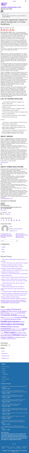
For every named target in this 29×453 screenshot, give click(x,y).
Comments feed (5, 355)
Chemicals (11, 313)
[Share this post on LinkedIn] (8, 220)
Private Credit (20, 330)
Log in (3, 351)
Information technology (12, 324)
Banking (24, 311)
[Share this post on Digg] (16, 220)
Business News (5, 366)
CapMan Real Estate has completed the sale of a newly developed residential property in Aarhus (13, 400)
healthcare (7, 214)
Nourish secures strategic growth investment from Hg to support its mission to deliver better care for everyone (14, 409)
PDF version (3, 210)
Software (16, 335)
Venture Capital (6, 337)
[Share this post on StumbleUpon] (14, 220)
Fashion (2, 319)
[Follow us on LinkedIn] (14, 1)
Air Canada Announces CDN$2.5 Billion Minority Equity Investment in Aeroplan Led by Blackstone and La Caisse (14, 427)
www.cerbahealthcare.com (7, 198)
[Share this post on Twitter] (6, 220)
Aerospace (3, 309)
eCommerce (11, 317)
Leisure (13, 329)
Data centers (6, 317)
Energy (24, 317)
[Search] (25, 1)
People (3, 251)
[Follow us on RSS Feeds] (15, 1)
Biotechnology (5, 313)
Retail (2, 335)
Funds (19, 319)
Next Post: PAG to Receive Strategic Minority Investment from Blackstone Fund (22, 235)
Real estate (9, 332)
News (7, 14)
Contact (4, 368)
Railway (2, 332)
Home (3, 14)
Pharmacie (14, 330)
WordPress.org (5, 358)
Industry (22, 321)
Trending (4, 377)
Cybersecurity (21, 315)
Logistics (24, 329)
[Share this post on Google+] (3, 220)
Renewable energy (20, 333)
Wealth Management (11, 338)
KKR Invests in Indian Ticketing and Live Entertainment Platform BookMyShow (11, 404)
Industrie (16, 321)
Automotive (14, 311)
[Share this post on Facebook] (1, 220)
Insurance (15, 327)
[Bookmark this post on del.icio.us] (19, 220)
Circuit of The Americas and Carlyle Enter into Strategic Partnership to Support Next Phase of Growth (14, 391)
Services (8, 335)
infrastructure (6, 326)
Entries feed (4, 353)
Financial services (10, 319)
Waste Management (17, 337)
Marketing (4, 330)
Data (2, 317)
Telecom (24, 335)
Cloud (15, 313)
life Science (18, 329)
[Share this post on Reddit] (11, 220)
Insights (3, 247)
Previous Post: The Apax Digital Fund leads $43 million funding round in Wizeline (6, 235)
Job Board (5, 374)
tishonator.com (14, 451)
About (3, 381)
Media (8, 330)
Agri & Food (11, 309)
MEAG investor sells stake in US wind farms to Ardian (14, 280)
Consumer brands (9, 315)
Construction (21, 313)
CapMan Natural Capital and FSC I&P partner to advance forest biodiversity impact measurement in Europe (13, 288)
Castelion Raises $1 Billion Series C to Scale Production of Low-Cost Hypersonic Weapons (12, 396)
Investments (6, 329)
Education (18, 317)
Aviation (20, 311)
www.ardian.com (4, 162)
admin (3, 27)
